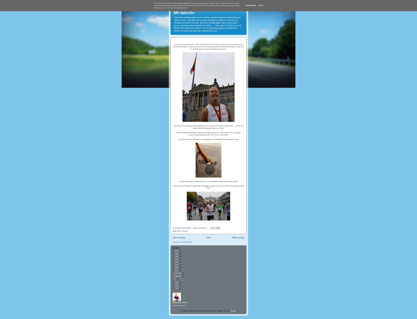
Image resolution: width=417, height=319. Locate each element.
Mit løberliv (184, 13)
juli (175, 279)
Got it (261, 6)
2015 (177, 285)
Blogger (233, 311)
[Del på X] (215, 228)
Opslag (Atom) (187, 242)
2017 (177, 270)
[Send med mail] (211, 228)
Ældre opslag (238, 237)
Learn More (251, 6)
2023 (177, 253)
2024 (177, 251)
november (178, 273)
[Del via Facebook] (217, 228)
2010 (177, 288)
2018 (177, 268)
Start (208, 237)
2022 (177, 256)
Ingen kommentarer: (200, 228)
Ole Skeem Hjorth (181, 302)
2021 (177, 259)
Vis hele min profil (179, 305)
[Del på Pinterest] (219, 228)
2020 (177, 262)
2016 (177, 282)
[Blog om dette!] (213, 228)
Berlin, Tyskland (182, 231)
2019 (177, 265)
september (178, 276)
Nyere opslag (179, 237)
